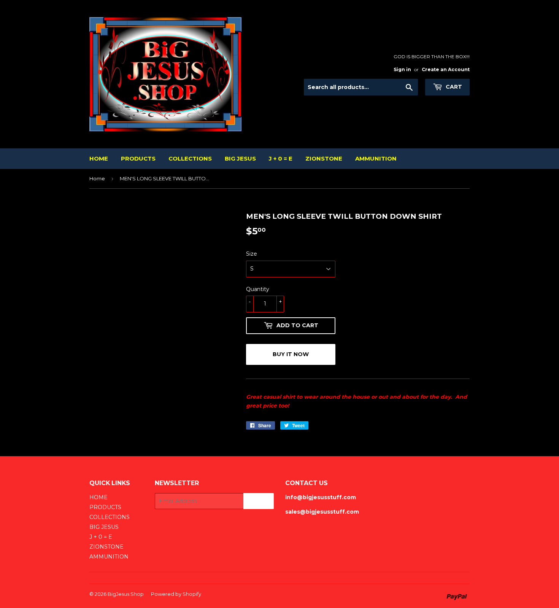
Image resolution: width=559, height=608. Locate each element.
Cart (453, 86)
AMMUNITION (376, 158)
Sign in (402, 69)
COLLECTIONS (190, 158)
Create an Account (446, 69)
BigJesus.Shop (126, 594)
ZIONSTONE (323, 158)
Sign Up (258, 501)
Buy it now (291, 354)
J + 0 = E (280, 158)
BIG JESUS (240, 158)
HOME (98, 158)
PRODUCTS (138, 158)
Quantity (257, 289)
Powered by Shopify (176, 594)
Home (97, 178)
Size (251, 253)
